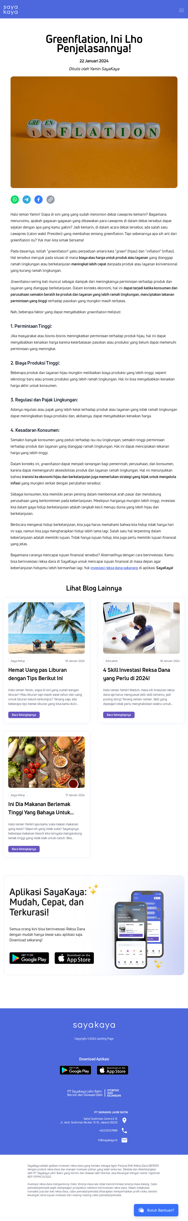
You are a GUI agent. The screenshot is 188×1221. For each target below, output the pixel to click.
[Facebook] (38, 199)
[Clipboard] (50, 199)
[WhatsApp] (15, 199)
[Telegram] (26, 199)
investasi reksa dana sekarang (114, 567)
